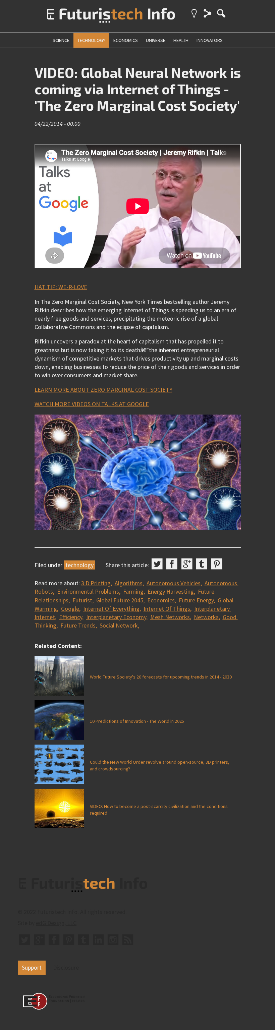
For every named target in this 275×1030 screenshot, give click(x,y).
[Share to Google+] (187, 564)
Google (70, 608)
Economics (161, 600)
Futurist (82, 600)
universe (155, 40)
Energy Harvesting (171, 591)
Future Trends (78, 625)
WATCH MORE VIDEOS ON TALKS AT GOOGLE (92, 404)
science (61, 40)
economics (125, 40)
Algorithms (129, 583)
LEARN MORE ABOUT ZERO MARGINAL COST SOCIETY (103, 389)
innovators (210, 40)
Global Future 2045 (119, 600)
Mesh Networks (170, 617)
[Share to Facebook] (172, 564)
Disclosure (66, 967)
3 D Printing (96, 583)
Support (32, 967)
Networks (206, 617)
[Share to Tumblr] (202, 564)
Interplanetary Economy (116, 617)
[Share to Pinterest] (217, 564)
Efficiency (70, 617)
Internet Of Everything (111, 608)
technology (91, 40)
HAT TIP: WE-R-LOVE (61, 287)
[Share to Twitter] (157, 564)
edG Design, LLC (56, 923)
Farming (133, 591)
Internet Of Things (167, 608)
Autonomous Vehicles (174, 583)
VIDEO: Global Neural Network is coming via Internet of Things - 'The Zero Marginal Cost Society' (138, 88)
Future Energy (196, 600)
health (180, 40)
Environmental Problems (88, 591)
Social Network (119, 625)
